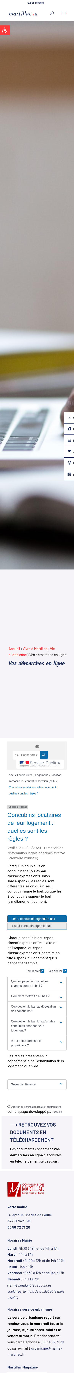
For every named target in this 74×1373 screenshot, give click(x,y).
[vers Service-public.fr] (40, 764)
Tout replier (33, 970)
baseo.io (58, 1112)
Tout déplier (55, 970)
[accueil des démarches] (37, 746)
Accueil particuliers (21, 775)
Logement (41, 775)
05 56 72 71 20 (53, 1342)
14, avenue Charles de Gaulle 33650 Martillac (29, 1221)
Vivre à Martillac (35, 648)
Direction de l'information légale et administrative (36, 1107)
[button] (5, 30)
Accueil (14, 648)
